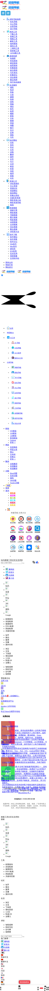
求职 (17, 817)
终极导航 (25, 788)
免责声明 (14, 790)
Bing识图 (13, 473)
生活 (13, 817)
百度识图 (13, 476)
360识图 (13, 480)
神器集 (10, 333)
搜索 (3, 817)
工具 (6, 817)
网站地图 (34, 788)
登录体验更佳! (24, 982)
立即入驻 (4, 681)
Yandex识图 (14, 483)
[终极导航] (16, 273)
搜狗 (12, 478)
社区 (10, 817)
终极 (31, 790)
